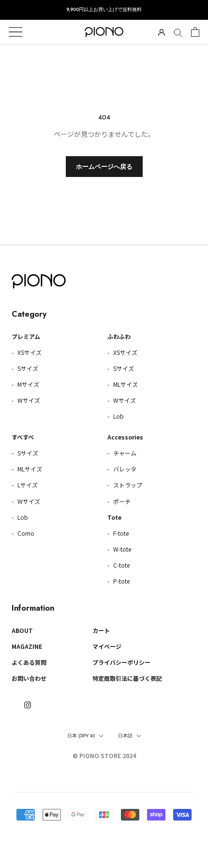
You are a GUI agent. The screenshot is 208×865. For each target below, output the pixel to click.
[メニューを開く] (15, 32)
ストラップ (127, 485)
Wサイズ (28, 400)
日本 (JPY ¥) (81, 736)
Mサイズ (27, 384)
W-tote (121, 549)
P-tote (121, 581)
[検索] (178, 32)
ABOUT (22, 630)
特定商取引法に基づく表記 (127, 678)
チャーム (124, 453)
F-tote (120, 533)
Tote (114, 517)
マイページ (106, 646)
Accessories (125, 437)
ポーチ (121, 501)
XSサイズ (29, 352)
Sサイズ (27, 368)
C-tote (121, 565)
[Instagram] (27, 704)
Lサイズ (27, 485)
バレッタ (124, 469)
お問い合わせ (29, 678)
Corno (25, 533)
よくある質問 (29, 662)
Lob (118, 416)
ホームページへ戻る (104, 166)
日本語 (125, 736)
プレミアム (26, 336)
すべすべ (23, 437)
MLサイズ (125, 384)
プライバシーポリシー (121, 662)
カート (101, 630)
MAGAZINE (27, 646)
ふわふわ (119, 336)
